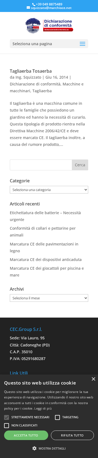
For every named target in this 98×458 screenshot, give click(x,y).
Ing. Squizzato (28, 77)
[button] (49, 448)
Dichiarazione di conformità (35, 84)
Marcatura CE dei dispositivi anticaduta (46, 259)
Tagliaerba (42, 90)
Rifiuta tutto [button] (72, 435)
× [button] (93, 379)
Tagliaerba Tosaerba (31, 71)
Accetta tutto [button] (26, 435)
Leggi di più (43, 408)
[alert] (49, 416)
